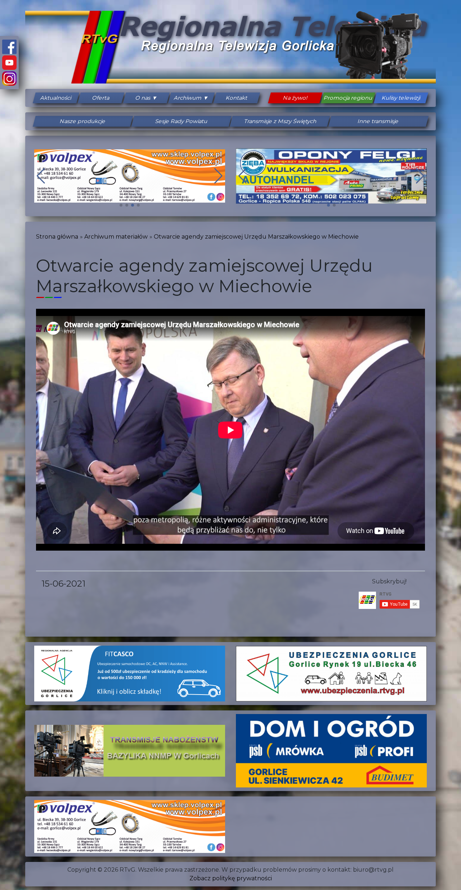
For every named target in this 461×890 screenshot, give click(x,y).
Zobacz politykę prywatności (230, 878)
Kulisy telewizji (401, 98)
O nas (143, 98)
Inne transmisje (378, 121)
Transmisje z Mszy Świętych (280, 121)
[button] (121, 205)
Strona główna (57, 236)
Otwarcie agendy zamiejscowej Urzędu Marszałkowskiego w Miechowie (256, 236)
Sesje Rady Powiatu (181, 121)
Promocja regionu (348, 98)
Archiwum (188, 98)
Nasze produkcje (83, 121)
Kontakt (237, 98)
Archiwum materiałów (116, 236)
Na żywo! (295, 98)
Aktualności (56, 98)
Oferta (101, 98)
